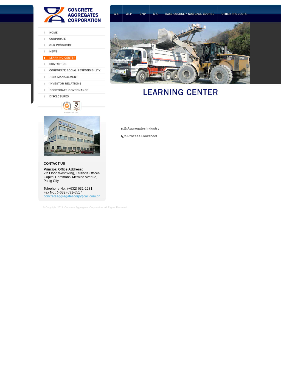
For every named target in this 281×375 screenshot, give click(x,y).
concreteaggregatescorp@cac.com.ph (72, 196)
